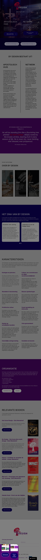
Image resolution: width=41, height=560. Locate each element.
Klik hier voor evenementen (5, 555)
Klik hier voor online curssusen (14, 555)
